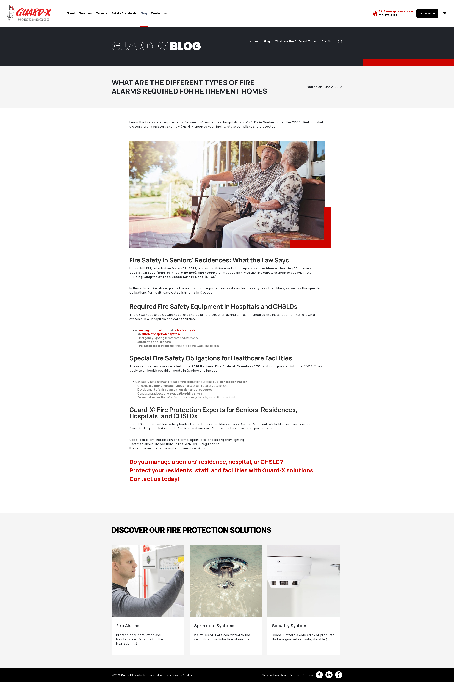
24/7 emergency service (396, 13)
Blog (143, 13)
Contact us (159, 13)
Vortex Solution (184, 675)
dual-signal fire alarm (152, 330)
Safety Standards (123, 13)
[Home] (29, 13)
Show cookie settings (274, 674)
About (71, 13)
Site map (295, 674)
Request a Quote (427, 13)
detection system (185, 330)
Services (85, 13)
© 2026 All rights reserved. (135, 675)
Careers (101, 13)
